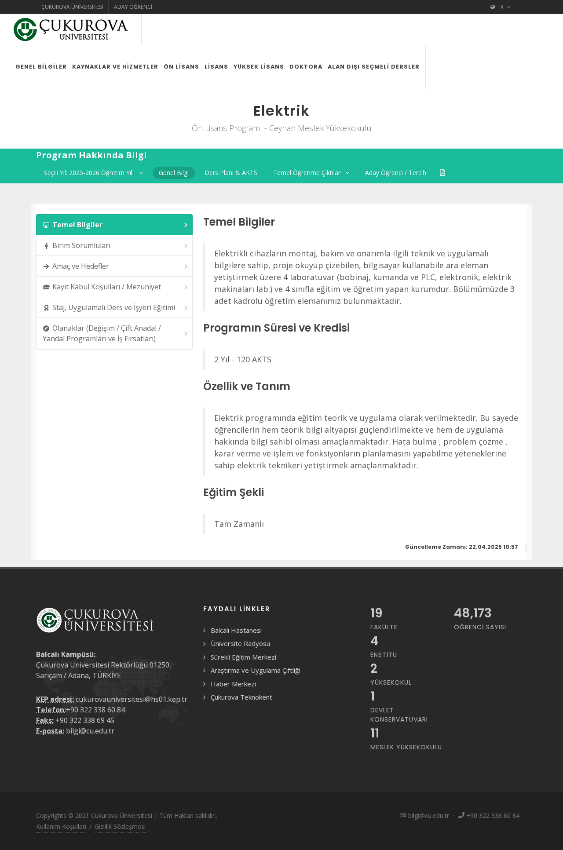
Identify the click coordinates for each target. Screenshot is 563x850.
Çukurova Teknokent (241, 697)
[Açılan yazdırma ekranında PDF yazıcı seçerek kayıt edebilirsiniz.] (442, 172)
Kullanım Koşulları (61, 826)
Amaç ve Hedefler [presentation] (80, 266)
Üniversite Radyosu (240, 643)
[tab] (114, 224)
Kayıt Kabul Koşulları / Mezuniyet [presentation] (106, 287)
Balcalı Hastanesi (236, 630)
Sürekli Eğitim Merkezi (243, 657)
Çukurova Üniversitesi (72, 7)
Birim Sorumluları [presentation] (81, 245)
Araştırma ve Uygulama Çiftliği (255, 670)
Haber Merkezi (233, 683)
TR (500, 7)
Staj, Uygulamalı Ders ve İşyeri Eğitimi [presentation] (113, 307)
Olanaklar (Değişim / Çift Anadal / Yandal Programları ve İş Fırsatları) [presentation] (102, 333)
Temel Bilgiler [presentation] (77, 225)
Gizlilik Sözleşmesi (120, 826)
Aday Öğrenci (133, 7)
